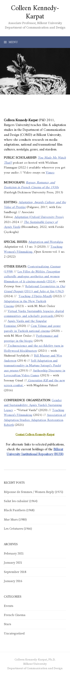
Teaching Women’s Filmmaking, (33, 249)
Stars (7, 624)
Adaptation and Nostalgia (45, 242)
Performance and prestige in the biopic (31, 338)
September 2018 (15, 572)
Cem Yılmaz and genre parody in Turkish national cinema (32, 328)
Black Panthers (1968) (19, 510)
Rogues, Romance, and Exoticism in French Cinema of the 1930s (31, 185)
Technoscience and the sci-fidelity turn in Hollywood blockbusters (33, 348)
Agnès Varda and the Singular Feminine (25, 323)
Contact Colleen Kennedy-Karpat (35, 434)
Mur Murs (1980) (15, 520)
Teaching (35, 296)
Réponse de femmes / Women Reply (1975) (33, 492)
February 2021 (14, 553)
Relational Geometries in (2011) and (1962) (34, 289)
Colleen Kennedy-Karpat (35, 12)
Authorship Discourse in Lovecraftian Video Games (34, 373)
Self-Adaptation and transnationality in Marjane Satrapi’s (32, 366)
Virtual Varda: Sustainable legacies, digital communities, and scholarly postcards (34, 313)
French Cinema (14, 615)
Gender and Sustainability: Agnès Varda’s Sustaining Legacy (33, 405)
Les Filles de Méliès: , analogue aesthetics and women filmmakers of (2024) (32, 277)
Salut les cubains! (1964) (21, 501)
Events (8, 606)
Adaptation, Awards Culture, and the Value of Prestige (35, 205)
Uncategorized (14, 633)
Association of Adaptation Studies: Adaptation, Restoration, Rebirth (35, 420)
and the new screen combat (34, 383)
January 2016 (13, 581)
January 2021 (13, 563)
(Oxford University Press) (38, 217)
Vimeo (50, 173)
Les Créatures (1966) (18, 529)
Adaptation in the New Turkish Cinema (25, 304)
